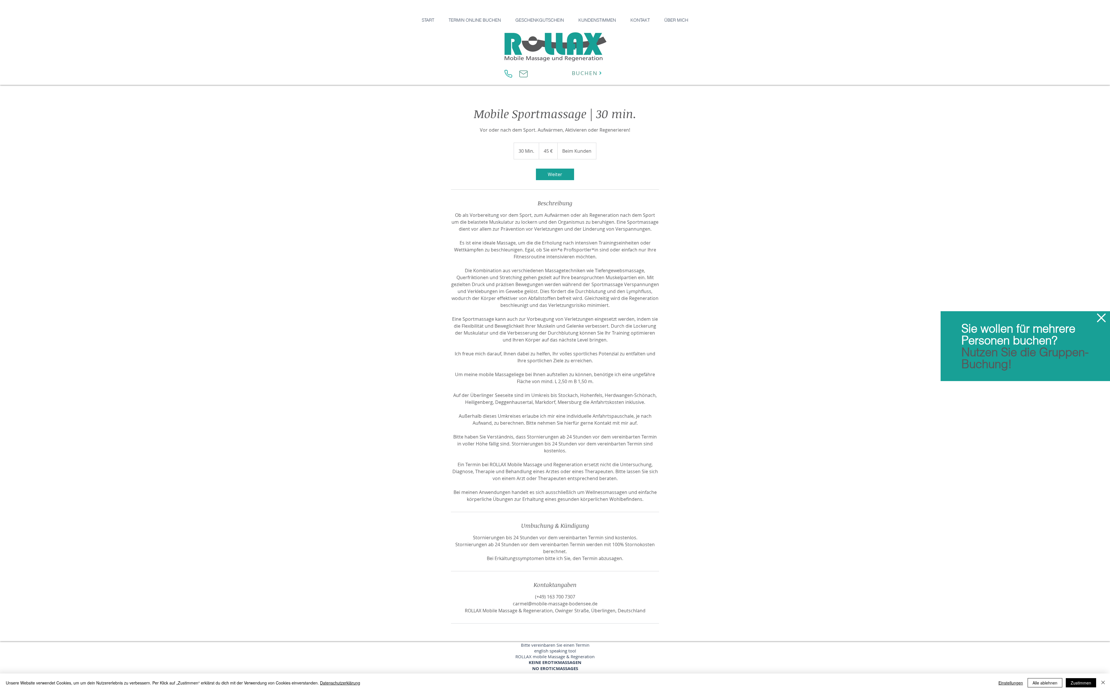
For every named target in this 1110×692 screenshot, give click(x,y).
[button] (1101, 318)
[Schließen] (1103, 682)
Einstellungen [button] (1010, 683)
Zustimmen (1081, 683)
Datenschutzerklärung (340, 683)
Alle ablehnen (1045, 683)
